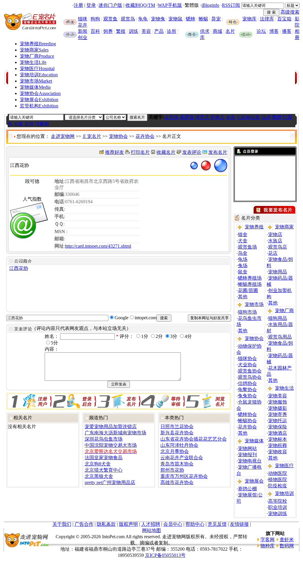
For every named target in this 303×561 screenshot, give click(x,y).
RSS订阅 (231, 5)
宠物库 (249, 18)
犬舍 (242, 240)
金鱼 (230, 117)
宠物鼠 (175, 18)
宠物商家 (34, 49)
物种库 (267, 545)
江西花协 (18, 268)
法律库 (267, 18)
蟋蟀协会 (247, 414)
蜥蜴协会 (247, 420)
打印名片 (140, 152)
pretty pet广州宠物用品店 (110, 482)
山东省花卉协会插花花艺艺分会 (193, 438)
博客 (274, 31)
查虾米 (287, 539)
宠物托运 (277, 420)
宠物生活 (33, 62)
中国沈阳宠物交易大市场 (111, 445)
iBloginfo (210, 5)
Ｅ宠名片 (91, 136)
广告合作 (84, 524)
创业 (82, 37)
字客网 (267, 539)
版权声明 (128, 524)
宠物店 (275, 234)
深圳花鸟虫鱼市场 (104, 438)
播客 (286, 31)
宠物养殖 (38, 43)
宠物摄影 (277, 408)
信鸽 (266, 117)
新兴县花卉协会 (177, 432)
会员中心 (172, 524)
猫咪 (82, 18)
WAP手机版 (170, 5)
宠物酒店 (277, 433)
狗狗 (95, 18)
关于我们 (61, 524)
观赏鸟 (128, 18)
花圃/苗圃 (248, 290)
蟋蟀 (190, 18)
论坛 (261, 31)
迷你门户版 (110, 5)
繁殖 (120, 31)
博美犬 (202, 117)
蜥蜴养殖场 (250, 284)
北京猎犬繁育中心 (104, 470)
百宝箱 (284, 18)
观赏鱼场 (247, 246)
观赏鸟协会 (250, 377)
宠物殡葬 (277, 445)
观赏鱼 (110, 18)
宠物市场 (36, 80)
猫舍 (242, 234)
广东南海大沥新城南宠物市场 (115, 432)
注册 (78, 5)
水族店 (275, 240)
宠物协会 (40, 93)
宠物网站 (247, 448)
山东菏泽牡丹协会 (179, 445)
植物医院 (277, 479)
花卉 (82, 25)
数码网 (287, 545)
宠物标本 (277, 439)
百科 (95, 31)
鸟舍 (242, 253)
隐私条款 (106, 524)
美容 (146, 31)
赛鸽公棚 (247, 488)
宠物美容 (277, 395)
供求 (204, 31)
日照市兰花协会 (177, 426)
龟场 (242, 259)
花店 (273, 253)
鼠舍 (242, 271)
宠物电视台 (250, 460)
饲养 (108, 31)
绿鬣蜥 (42, 123)
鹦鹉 (276, 117)
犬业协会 (247, 364)
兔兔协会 (247, 395)
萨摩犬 (217, 117)
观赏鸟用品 (280, 336)
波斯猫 (171, 117)
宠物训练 (277, 513)
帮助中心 (195, 524)
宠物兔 (158, 18)
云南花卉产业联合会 (181, 457)
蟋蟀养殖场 (250, 277)
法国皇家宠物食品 (104, 457)
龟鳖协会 (247, 389)
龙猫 (29, 123)
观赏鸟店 (277, 246)
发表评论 (191, 152)
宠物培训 (39, 74)
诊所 (171, 31)
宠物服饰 (277, 401)
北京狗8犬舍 (98, 463)
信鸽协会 (247, 383)
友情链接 (239, 524)
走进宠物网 (63, 136)
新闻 (82, 31)
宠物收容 (277, 451)
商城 (217, 31)
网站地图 (151, 530)
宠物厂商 (37, 56)
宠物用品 (277, 271)
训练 (133, 31)
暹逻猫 (187, 117)
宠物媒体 (35, 87)
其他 (242, 296)
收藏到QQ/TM (140, 5)
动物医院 (277, 473)
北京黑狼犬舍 (99, 476)
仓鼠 (18, 123)
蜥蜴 (203, 18)
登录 (91, 5)
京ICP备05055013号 (165, 555)
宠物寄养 (277, 414)
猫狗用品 (277, 318)
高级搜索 (290, 11)
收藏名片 (166, 152)
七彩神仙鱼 (248, 117)
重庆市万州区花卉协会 (184, 476)
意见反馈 (217, 524)
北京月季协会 (174, 451)
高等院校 (277, 501)
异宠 (216, 18)
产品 (159, 31)
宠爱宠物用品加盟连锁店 (111, 426)
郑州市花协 (172, 470)
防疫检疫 (277, 485)
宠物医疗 (37, 68)
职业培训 (277, 507)
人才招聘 (150, 524)
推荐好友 (114, 152)
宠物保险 (277, 426)
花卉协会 (145, 136)
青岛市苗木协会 (177, 463)
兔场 (242, 265)
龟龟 (143, 18)
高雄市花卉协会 (177, 482)
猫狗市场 (247, 312)
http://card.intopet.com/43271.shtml (98, 246)
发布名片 (217, 152)
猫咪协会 (247, 358)
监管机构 (39, 105)
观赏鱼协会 (250, 370)
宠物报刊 (247, 454)
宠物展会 (39, 99)
